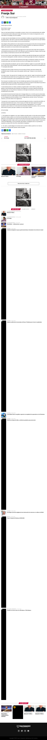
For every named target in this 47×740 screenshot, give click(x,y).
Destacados (15, 133)
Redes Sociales (22, 133)
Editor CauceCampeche (11, 17)
